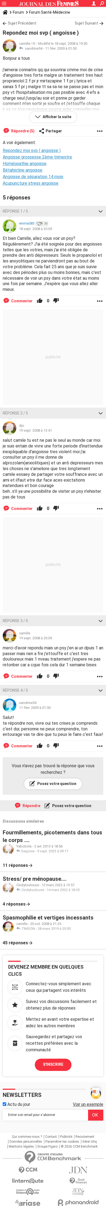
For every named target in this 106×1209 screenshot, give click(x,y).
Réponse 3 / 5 (15, 621)
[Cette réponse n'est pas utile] (56, 300)
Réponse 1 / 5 (15, 211)
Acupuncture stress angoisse (30, 183)
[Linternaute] (28, 1181)
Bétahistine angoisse (22, 170)
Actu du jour (18, 1104)
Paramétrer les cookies (62, 1142)
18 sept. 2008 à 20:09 (35, 229)
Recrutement (85, 1137)
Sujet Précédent (22, 23)
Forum (18, 12)
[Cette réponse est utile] (39, 300)
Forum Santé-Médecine (49, 12)
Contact (51, 1137)
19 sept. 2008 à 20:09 (35, 638)
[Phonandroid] (78, 1202)
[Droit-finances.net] (78, 1181)
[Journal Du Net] (78, 1170)
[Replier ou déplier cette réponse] (100, 211)
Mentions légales (21, 1146)
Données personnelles (26, 1142)
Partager (54, 131)
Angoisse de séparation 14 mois (33, 176)
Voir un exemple (88, 1104)
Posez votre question (56, 783)
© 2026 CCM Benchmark (79, 1146)
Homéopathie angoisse (24, 163)
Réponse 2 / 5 (15, 413)
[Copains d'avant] (28, 1191)
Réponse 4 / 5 (15, 690)
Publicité (66, 1137)
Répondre (31, 806)
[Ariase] (28, 1203)
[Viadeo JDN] (78, 1191)
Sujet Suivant (86, 23)
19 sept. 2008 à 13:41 (35, 430)
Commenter (21, 301)
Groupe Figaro (47, 1146)
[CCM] (28, 1170)
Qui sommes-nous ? (27, 1137)
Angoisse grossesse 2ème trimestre (37, 157)
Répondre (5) (22, 131)
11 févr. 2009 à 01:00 (61, 48)
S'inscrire (53, 1064)
